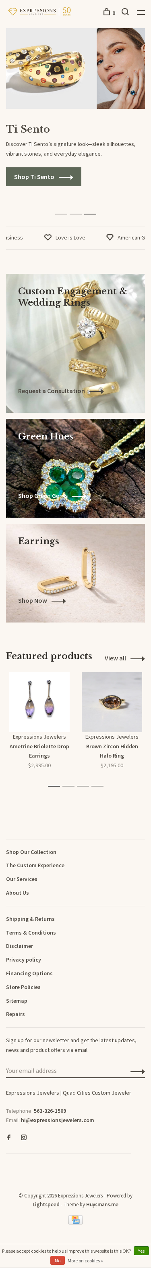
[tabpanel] (75, 107)
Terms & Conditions (31, 932)
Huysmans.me (102, 1204)
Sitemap (16, 1000)
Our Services (21, 879)
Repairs (15, 1014)
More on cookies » (85, 1261)
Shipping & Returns (30, 918)
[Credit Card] (75, 1222)
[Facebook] (9, 1137)
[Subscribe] (135, 1071)
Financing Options (29, 973)
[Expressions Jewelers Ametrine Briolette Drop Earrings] (39, 702)
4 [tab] (99, 786)
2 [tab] (78, 205)
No (57, 1261)
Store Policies (23, 987)
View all (115, 658)
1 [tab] (63, 205)
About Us (17, 892)
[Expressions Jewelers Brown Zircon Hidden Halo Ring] (112, 702)
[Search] (126, 13)
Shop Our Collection (31, 852)
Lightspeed (46, 1204)
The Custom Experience (35, 865)
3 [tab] (92, 205)
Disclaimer (19, 945)
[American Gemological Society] (8, 1166)
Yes (141, 1251)
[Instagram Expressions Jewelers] (24, 1137)
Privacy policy (23, 959)
